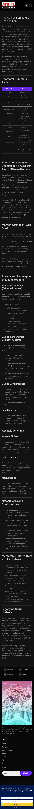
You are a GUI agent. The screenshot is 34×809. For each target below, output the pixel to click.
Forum (4, 757)
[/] (26, 5)
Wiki (3, 760)
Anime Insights (7, 750)
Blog (3, 763)
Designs (5, 747)
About (4, 753)
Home (4, 744)
